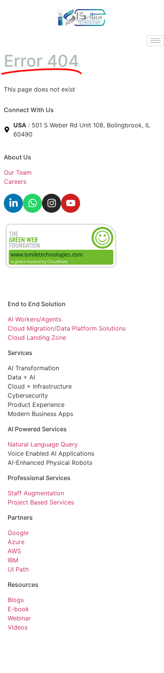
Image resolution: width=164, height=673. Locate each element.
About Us (17, 157)
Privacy (18, 644)
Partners (20, 517)
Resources (23, 584)
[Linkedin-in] (13, 203)
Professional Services (39, 478)
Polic (37, 644)
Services (20, 353)
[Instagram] (51, 203)
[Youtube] (70, 203)
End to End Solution (37, 304)
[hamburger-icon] (155, 40)
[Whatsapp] (32, 203)
